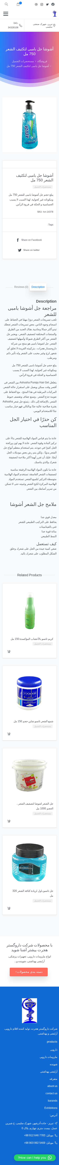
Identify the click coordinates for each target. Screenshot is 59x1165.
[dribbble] (36, 4)
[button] (35, 1157)
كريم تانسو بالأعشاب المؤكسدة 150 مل (32, 638)
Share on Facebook (31, 240)
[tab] (38, 287)
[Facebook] (53, 4)
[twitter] (47, 4)
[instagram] (42, 4)
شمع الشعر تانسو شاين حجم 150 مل (33, 721)
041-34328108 (13, 25)
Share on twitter (31, 250)
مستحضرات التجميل (23, 61)
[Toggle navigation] (5, 14)
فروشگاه (42, 61)
